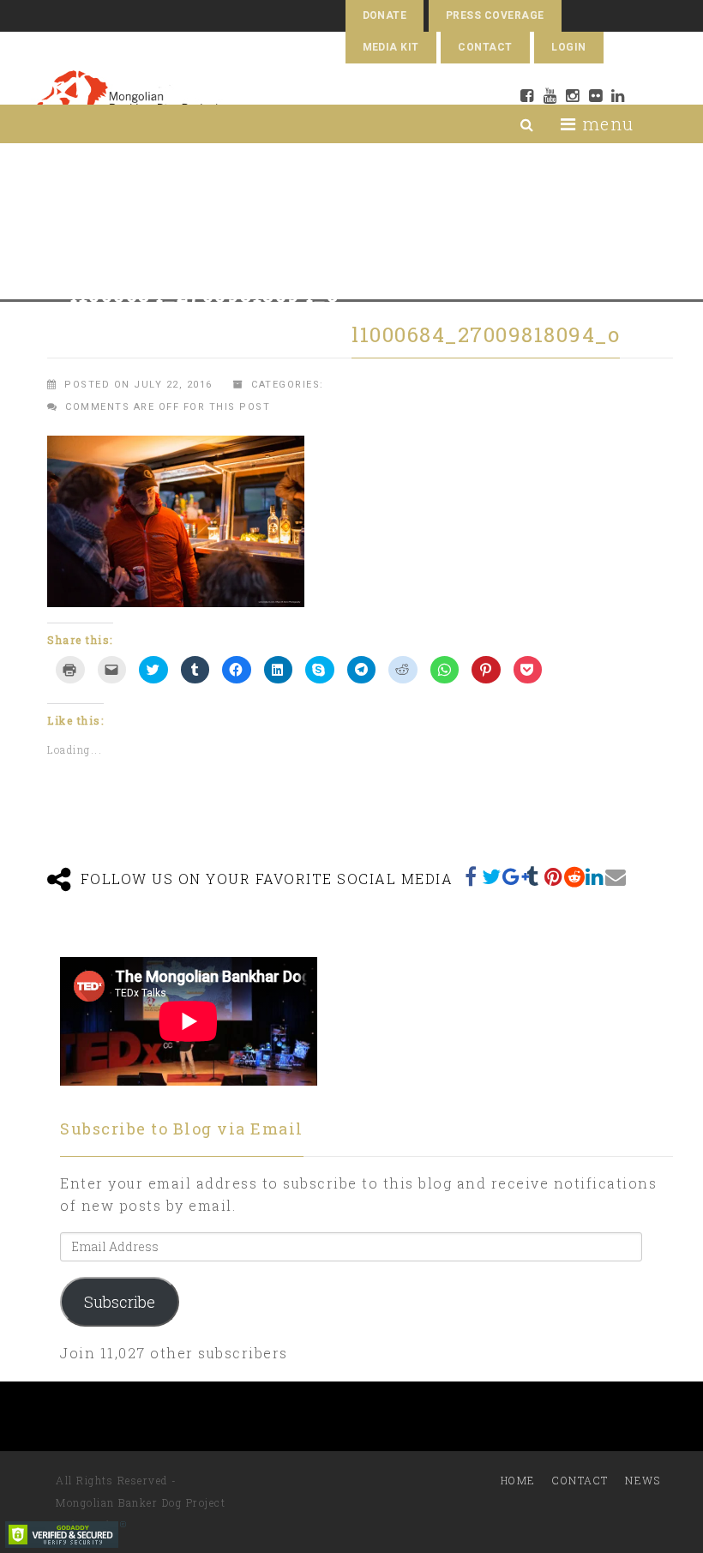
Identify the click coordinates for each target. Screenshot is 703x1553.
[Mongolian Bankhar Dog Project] (127, 99)
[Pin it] (554, 876)
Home (518, 1480)
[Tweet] (492, 876)
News (642, 1480)
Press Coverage (495, 15)
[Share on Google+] (512, 876)
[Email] (615, 876)
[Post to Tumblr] (533, 876)
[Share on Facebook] (471, 876)
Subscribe (119, 1301)
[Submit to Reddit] (574, 876)
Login (568, 47)
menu (605, 123)
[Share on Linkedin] (595, 876)
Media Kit (391, 47)
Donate (385, 15)
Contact (485, 47)
